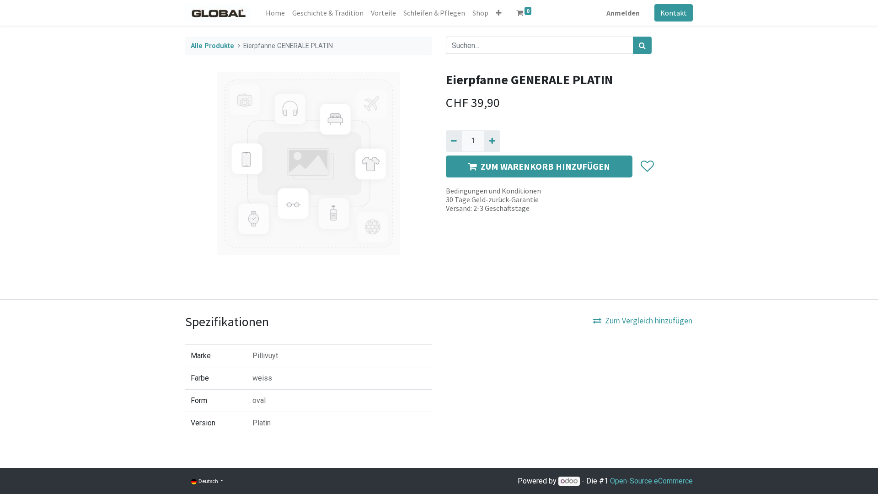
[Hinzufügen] (492, 140)
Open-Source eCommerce (651, 481)
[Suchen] (642, 45)
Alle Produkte (212, 46)
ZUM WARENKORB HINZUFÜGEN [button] (545, 166)
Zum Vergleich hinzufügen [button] (648, 321)
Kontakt (673, 12)
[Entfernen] (454, 140)
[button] (498, 13)
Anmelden (623, 12)
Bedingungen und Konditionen (493, 190)
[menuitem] (275, 13)
